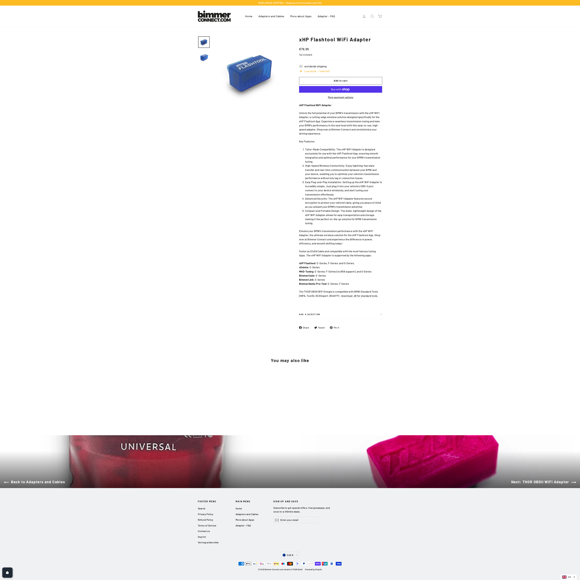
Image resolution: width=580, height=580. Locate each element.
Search (202, 508)
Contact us (204, 531)
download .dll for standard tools (359, 295)
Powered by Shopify (313, 569)
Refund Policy (205, 519)
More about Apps (300, 16)
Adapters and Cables (271, 16)
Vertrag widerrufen (208, 542)
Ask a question (309, 314)
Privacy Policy (205, 514)
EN (569, 577)
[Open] (7, 572)
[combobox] (568, 577)
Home (249, 16)
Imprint (202, 536)
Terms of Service (207, 525)
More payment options (340, 97)
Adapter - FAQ (326, 16)
